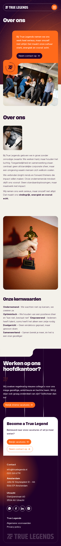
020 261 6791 (13, 473)
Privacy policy (14, 526)
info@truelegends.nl (17, 469)
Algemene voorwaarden (19, 523)
